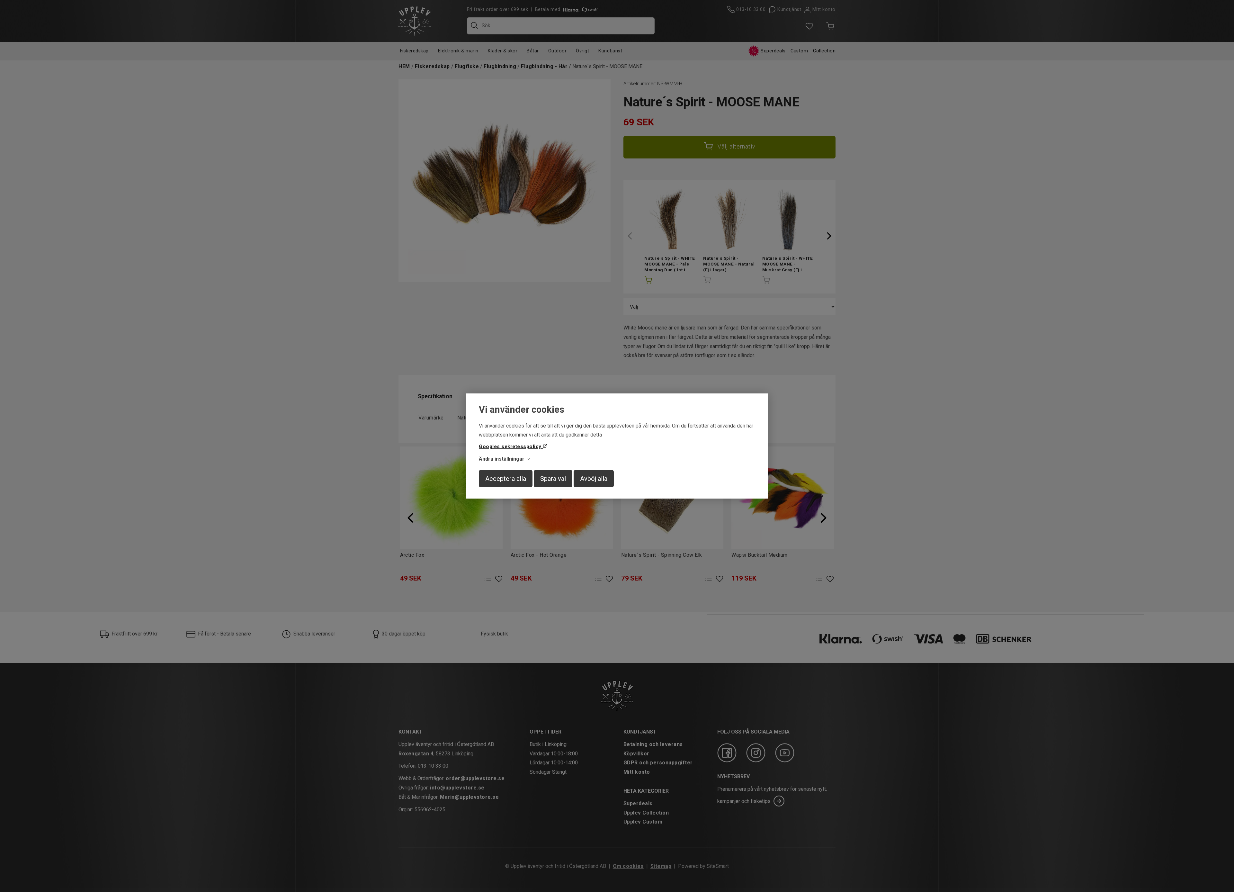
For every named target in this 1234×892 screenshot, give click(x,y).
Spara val (553, 478)
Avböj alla (593, 478)
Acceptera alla (505, 478)
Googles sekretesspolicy (511, 446)
